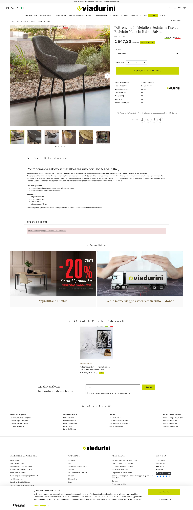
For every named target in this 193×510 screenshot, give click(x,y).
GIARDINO (114, 15)
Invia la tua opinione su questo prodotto (153, 113)
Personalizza (163, 499)
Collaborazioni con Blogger (77, 466)
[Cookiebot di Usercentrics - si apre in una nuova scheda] (19, 505)
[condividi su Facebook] (154, 120)
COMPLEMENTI (101, 15)
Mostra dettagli (40, 506)
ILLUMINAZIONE (59, 15)
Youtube (161, 466)
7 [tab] (66, 148)
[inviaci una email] (7, 8)
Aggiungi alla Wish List (128, 113)
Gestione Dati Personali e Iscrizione (124, 460)
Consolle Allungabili (17, 426)
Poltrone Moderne (98, 245)
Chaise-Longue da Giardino (173, 418)
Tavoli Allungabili (18, 414)
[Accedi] (174, 8)
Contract (163, 15)
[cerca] (169, 8)
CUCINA (144, 15)
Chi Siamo (71, 476)
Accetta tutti (164, 492)
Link (128, 393)
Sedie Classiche (115, 418)
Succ (179, 20)
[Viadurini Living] (173, 88)
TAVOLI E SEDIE (31, 15)
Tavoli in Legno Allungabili (19, 420)
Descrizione (33, 158)
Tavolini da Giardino (170, 426)
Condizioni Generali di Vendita (122, 466)
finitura (118, 49)
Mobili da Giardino (172, 414)
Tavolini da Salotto (69, 420)
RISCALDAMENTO (76, 15)
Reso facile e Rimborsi (120, 469)
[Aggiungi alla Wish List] (107, 337)
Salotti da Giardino (170, 420)
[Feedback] (17, 8)
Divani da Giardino (170, 423)
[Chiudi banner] (185, 489)
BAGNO (89, 15)
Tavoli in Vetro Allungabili (19, 423)
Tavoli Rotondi (68, 418)
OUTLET (153, 15)
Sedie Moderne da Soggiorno (120, 423)
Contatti (71, 469)
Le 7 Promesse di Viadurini (77, 473)
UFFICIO (134, 15)
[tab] (32, 158)
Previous (12, 76)
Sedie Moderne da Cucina (118, 420)
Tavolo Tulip (67, 426)
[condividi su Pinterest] (160, 120)
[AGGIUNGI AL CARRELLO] (107, 332)
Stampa (174, 113)
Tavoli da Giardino (69, 429)
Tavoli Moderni (70, 414)
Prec (174, 20)
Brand (70, 482)
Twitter (160, 469)
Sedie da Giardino (116, 426)
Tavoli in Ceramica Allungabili (20, 418)
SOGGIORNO (45, 15)
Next (107, 76)
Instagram (161, 463)
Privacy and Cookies (119, 484)
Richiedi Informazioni (55, 158)
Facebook (161, 460)
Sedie (112, 414)
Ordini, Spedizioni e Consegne (122, 463)
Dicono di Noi (72, 479)
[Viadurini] (96, 8)
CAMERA (124, 15)
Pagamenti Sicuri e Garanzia (122, 473)
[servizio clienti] (12, 8)
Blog (69, 463)
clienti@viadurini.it (16, 479)
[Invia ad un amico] (142, 120)
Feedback (71, 460)
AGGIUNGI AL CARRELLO (147, 70)
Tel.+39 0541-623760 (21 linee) (21, 466)
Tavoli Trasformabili (70, 423)
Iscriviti (149, 387)
